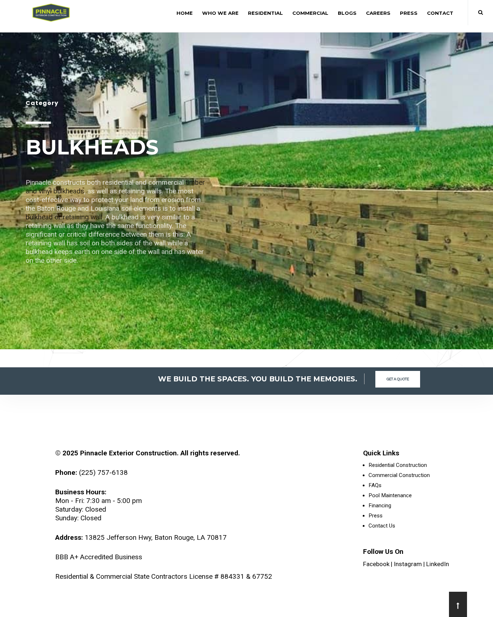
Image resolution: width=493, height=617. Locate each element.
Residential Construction (397, 465)
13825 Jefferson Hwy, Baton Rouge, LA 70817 (156, 537)
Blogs (347, 13)
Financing (379, 505)
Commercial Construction (399, 475)
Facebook (376, 564)
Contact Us (381, 525)
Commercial (310, 13)
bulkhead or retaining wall (64, 217)
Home (184, 13)
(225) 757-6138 (103, 472)
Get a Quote (398, 379)
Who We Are (220, 13)
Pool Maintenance (390, 495)
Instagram (408, 564)
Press (409, 13)
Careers (378, 13)
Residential (265, 13)
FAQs (374, 485)
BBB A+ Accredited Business (98, 557)
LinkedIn (437, 564)
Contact (440, 13)
